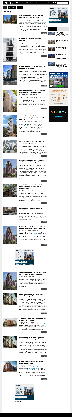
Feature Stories (52, 28)
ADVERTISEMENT (18, 267)
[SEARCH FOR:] (62, 2)
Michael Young (31, 276)
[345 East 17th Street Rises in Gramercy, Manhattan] (10, 61)
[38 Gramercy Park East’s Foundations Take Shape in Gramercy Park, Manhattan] (10, 23)
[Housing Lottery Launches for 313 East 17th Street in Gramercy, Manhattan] (10, 152)
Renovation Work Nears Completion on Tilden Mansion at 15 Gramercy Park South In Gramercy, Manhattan (32, 186)
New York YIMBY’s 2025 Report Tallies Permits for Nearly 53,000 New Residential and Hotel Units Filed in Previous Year (61, 65)
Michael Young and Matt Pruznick (33, 19)
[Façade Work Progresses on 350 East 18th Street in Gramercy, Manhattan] (10, 304)
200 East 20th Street (37, 366)
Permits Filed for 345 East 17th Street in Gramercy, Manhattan (30, 209)
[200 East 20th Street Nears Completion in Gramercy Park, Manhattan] (10, 370)
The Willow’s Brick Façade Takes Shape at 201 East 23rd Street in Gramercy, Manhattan (32, 161)
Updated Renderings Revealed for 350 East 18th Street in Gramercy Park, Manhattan (31, 338)
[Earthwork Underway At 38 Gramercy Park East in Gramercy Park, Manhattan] (10, 84)
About (21, 2)
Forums (37, 2)
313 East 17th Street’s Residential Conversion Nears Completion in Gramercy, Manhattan (32, 91)
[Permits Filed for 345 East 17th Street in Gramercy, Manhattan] (10, 214)
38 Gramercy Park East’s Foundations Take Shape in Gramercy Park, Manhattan (31, 16)
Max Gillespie (31, 190)
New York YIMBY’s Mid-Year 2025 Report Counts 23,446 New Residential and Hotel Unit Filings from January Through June (61, 57)
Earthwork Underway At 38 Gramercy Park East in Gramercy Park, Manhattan (32, 67)
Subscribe (32, 2)
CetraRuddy (21, 369)
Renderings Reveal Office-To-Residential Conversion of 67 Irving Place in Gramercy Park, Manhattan (32, 117)
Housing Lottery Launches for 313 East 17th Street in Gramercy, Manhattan (31, 142)
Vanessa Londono (32, 211)
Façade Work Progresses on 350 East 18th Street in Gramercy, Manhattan (31, 295)
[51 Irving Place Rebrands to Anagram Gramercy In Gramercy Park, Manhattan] (10, 326)
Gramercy (39, 22)
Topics (26, 2)
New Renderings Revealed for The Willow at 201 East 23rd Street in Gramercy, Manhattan (32, 273)
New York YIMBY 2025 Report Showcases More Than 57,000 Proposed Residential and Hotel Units (62, 49)
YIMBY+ (17, 2)
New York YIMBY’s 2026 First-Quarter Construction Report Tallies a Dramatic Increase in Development (62, 42)
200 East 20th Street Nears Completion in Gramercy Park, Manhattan (31, 362)
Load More (25, 407)
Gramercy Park (22, 125)
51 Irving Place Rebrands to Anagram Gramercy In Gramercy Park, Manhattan (32, 319)
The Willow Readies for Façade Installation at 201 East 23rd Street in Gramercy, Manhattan (32, 227)
